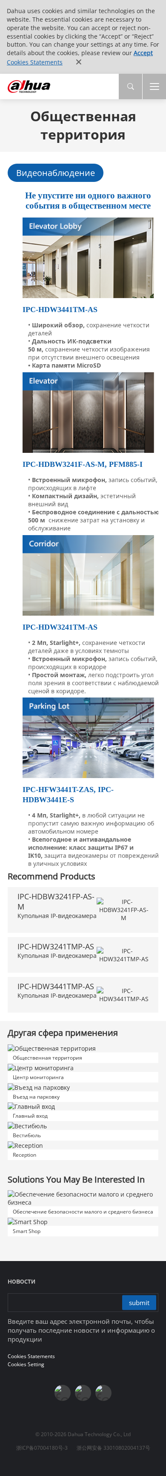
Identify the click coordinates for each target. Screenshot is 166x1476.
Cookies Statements (35, 62)
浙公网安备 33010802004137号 (113, 1447)
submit (139, 1302)
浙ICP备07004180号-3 (42, 1447)
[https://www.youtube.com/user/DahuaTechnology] (62, 1393)
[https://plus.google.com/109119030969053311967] (103, 1393)
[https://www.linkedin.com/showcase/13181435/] (83, 1393)
